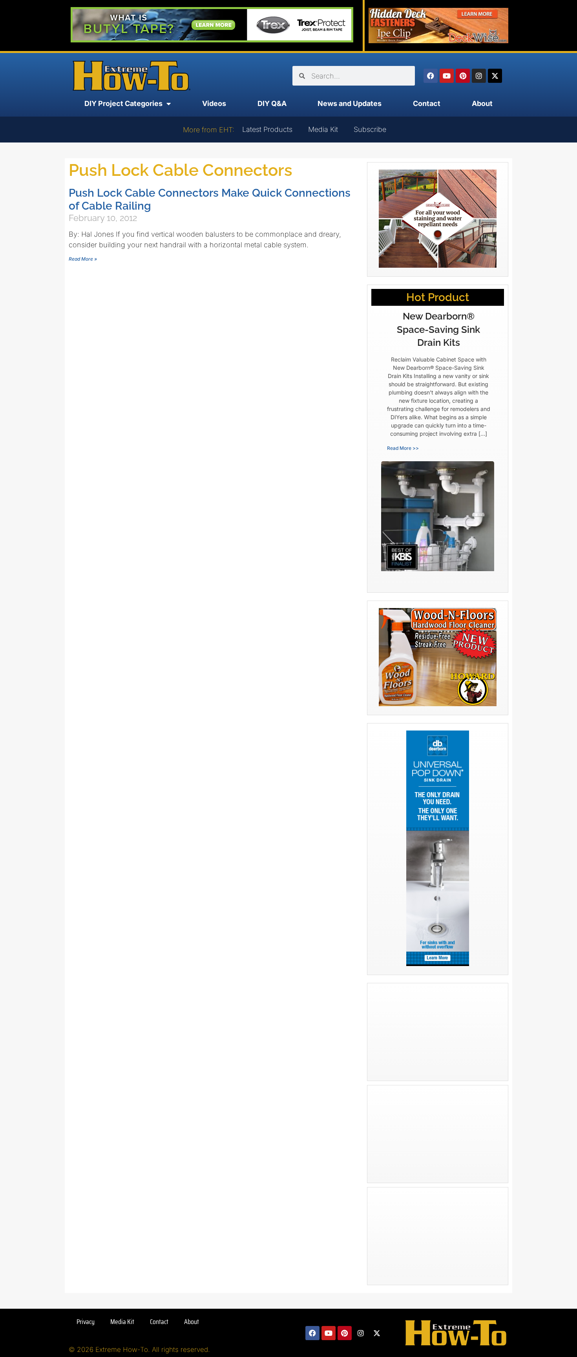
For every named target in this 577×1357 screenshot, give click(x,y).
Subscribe (370, 129)
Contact (426, 103)
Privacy (86, 1321)
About (482, 103)
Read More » (83, 259)
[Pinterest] (463, 76)
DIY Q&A (272, 103)
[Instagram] (479, 76)
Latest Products (267, 129)
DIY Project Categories (123, 103)
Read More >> (403, 448)
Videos (214, 103)
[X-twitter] (495, 76)
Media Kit (323, 129)
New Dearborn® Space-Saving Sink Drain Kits (438, 329)
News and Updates (350, 103)
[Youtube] (447, 76)
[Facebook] (431, 76)
